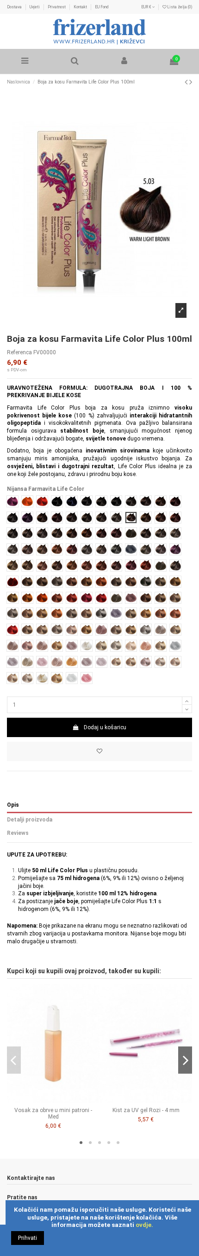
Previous (14, 1060)
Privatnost (57, 7)
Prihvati (27, 1238)
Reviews (18, 833)
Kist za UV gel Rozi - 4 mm (146, 1110)
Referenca (19, 352)
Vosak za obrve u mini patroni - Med (53, 1113)
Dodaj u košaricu (105, 727)
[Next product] (190, 82)
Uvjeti (35, 7)
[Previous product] (187, 82)
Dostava (15, 7)
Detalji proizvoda (29, 819)
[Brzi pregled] (58, 1100)
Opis (13, 805)
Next (185, 1060)
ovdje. (144, 1224)
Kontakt (81, 7)
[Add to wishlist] (99, 751)
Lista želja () (179, 7)
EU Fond (101, 7)
